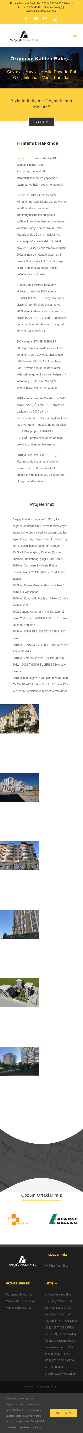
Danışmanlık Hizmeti (19, 1294)
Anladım (64, 1413)
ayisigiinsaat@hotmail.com (41, 11)
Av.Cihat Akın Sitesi (56, 1265)
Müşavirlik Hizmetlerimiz (21, 1301)
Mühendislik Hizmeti (18, 1307)
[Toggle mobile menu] (75, 37)
